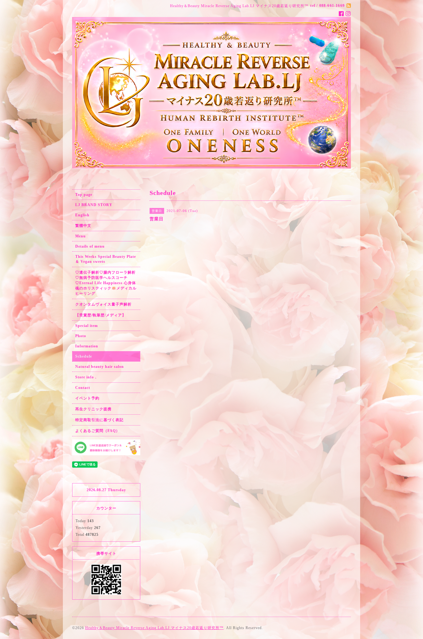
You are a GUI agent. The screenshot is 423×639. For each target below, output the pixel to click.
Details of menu (90, 246)
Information (86, 346)
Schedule (83, 356)
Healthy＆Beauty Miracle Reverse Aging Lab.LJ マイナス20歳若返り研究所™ (154, 628)
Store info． (86, 377)
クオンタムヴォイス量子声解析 (103, 304)
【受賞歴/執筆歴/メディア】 (100, 315)
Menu (80, 236)
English (82, 215)
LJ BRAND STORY (93, 205)
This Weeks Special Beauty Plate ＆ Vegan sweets (105, 259)
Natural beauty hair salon (99, 366)
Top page (83, 194)
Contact (82, 388)
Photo (80, 336)
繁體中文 (83, 225)
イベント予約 (87, 398)
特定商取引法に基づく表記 (99, 420)
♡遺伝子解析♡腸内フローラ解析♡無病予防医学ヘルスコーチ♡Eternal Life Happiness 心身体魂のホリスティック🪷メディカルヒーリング (106, 283)
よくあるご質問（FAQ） (97, 431)
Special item (86, 326)
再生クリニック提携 (93, 409)
